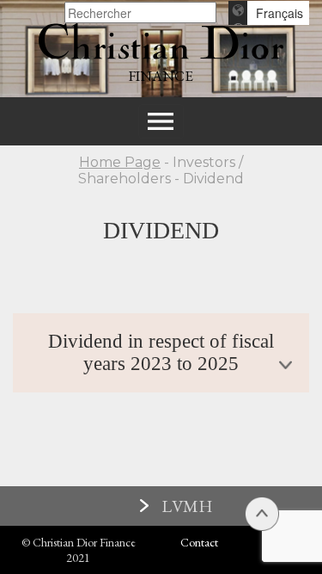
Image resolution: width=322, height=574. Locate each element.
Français (279, 13)
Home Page (120, 162)
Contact (199, 542)
